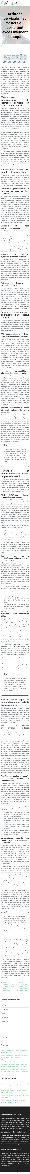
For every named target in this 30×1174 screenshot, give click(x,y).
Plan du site (15, 1173)
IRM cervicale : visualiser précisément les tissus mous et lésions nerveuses (22, 986)
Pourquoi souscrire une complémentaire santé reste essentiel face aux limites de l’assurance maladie (14, 1086)
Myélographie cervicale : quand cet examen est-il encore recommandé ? (8, 986)
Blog (4, 46)
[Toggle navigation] (27, 3)
